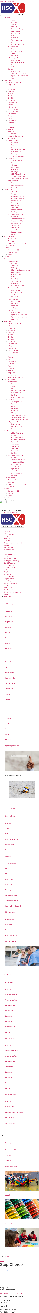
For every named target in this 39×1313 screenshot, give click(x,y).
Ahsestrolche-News (18, 219)
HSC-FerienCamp (17, 44)
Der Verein (7, 18)
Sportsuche (12, 134)
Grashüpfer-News (17, 196)
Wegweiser (15, 203)
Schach (10, 105)
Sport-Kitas (8, 190)
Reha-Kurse (15, 167)
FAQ (12, 147)
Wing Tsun (11, 131)
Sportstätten (15, 31)
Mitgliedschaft (13, 58)
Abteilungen (8, 80)
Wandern (11, 129)
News (13, 35)
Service (6, 257)
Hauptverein (15, 71)
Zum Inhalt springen (7, 1)
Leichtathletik (12, 102)
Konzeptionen (16, 201)
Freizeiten (14, 42)
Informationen (13, 20)
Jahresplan (15, 225)
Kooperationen (16, 210)
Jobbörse (11, 254)
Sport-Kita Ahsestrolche (20, 76)
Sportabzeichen (13, 109)
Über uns (14, 143)
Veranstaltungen (17, 40)
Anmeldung (15, 207)
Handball (11, 96)
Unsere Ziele (12, 239)
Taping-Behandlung (18, 176)
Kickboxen (11, 100)
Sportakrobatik (13, 111)
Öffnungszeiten (16, 51)
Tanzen (10, 116)
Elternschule (12, 245)
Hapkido (11, 98)
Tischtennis (12, 120)
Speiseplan (15, 205)
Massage (14, 172)
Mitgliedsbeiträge (17, 62)
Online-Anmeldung (18, 67)
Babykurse (11, 85)
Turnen (10, 125)
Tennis (10, 118)
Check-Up (15, 169)
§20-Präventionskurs (18, 174)
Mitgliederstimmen (18, 149)
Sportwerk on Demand (19, 178)
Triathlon (11, 123)
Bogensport (12, 89)
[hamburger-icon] (1, 530)
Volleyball (11, 127)
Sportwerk (15, 78)
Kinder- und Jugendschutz (20, 29)
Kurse (13, 163)
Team (13, 53)
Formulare (14, 64)
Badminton (11, 87)
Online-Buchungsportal (16, 136)
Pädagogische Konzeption (17, 243)
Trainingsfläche (16, 160)
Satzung (14, 27)
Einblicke (14, 56)
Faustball (11, 91)
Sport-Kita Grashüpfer (19, 73)
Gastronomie (16, 33)
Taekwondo (12, 114)
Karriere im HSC (13, 250)
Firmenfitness (16, 152)
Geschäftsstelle (13, 47)
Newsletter (15, 38)
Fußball (10, 94)
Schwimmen (12, 107)
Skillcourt (14, 165)
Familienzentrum (10, 236)
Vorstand (14, 24)
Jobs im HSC (12, 252)
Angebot (11, 158)
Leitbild (14, 22)
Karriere (10, 69)
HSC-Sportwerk (9, 138)
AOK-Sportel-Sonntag (15, 82)
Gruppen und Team (18, 198)
